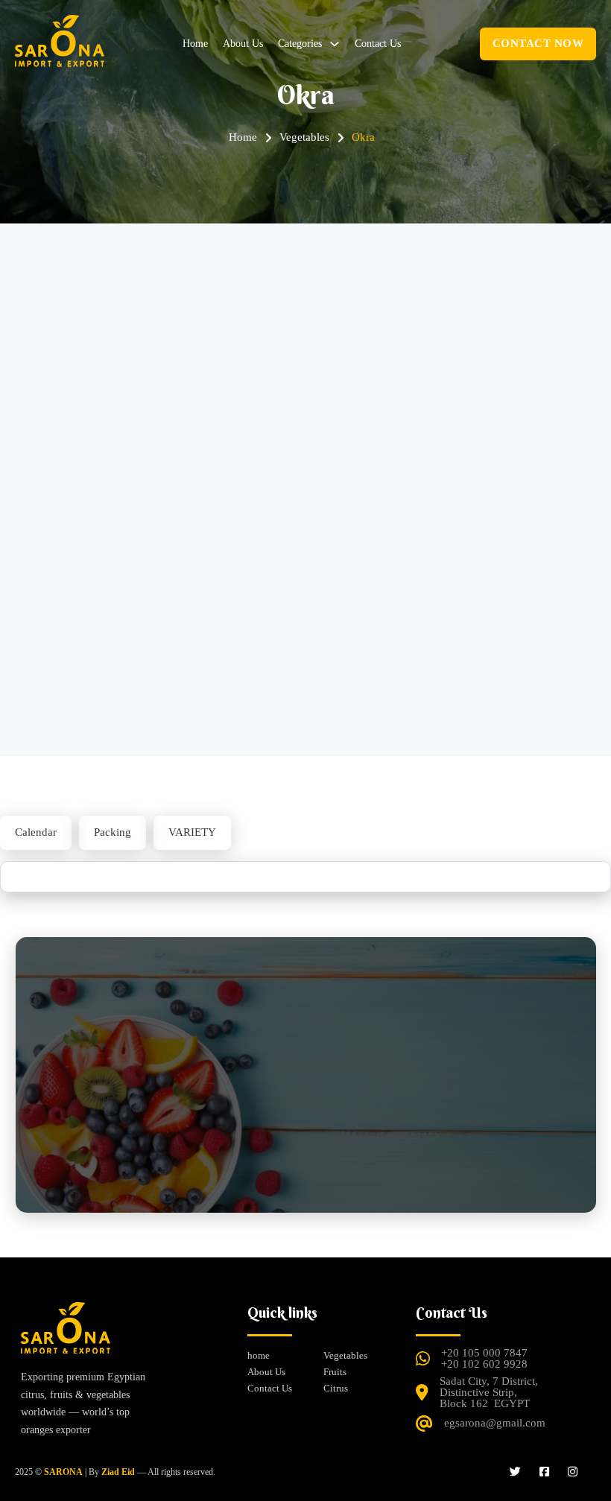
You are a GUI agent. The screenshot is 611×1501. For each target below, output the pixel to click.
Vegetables (345, 1355)
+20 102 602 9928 (484, 1364)
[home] (65, 1335)
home (195, 43)
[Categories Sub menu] (334, 44)
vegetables (304, 137)
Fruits (334, 1371)
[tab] (36, 833)
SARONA (63, 1472)
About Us (243, 43)
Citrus (335, 1388)
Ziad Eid (118, 1472)
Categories (300, 43)
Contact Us (378, 43)
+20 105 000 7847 (484, 1353)
